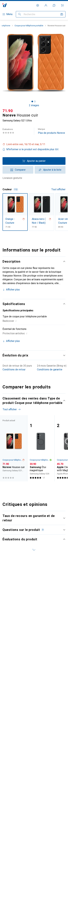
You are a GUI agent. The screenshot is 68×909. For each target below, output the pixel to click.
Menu (9, 14)
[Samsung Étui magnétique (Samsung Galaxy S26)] (40, 448)
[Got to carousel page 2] (35, 101)
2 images (34, 105)
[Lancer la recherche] (19, 14)
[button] (34, 144)
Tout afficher (58, 189)
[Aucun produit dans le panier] (62, 5)
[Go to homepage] (5, 5)
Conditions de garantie (49, 369)
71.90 (8, 111)
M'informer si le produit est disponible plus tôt (32, 149)
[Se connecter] (46, 5)
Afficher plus (13, 289)
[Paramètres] (37, 5)
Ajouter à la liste (52, 169)
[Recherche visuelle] (61, 14)
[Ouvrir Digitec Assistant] (54, 5)
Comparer (20, 169)
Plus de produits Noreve (51, 131)
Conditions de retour (14, 369)
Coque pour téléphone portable (29, 25)
